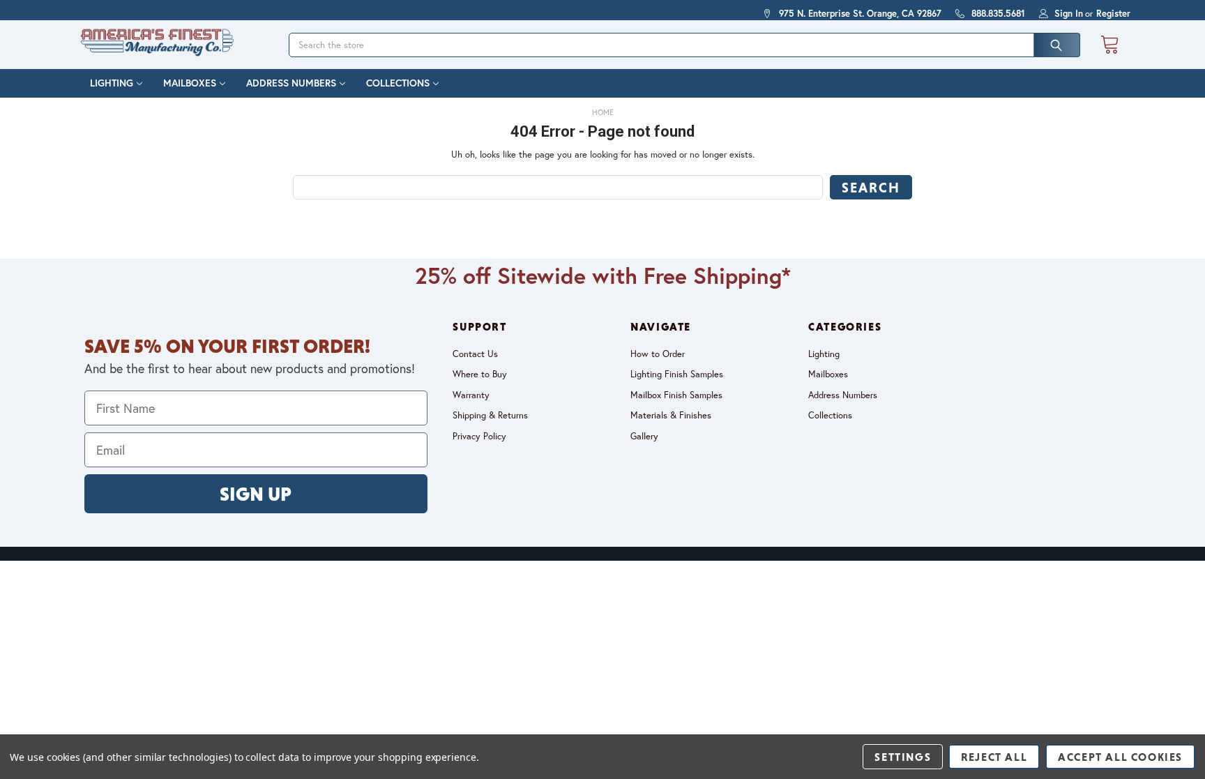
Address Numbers (291, 83)
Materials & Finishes (670, 415)
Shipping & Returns (490, 415)
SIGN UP (255, 494)
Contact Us (475, 354)
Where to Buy (480, 374)
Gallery (644, 436)
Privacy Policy (479, 436)
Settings (902, 756)
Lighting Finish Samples (676, 374)
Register (1113, 14)
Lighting (111, 83)
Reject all (994, 756)
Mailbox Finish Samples (676, 395)
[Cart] (1109, 45)
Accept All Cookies (1120, 756)
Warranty (471, 395)
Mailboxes (189, 83)
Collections (398, 83)
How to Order (657, 354)
